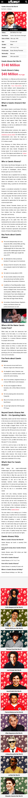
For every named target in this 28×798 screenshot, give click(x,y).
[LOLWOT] (14, 1)
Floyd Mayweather (16, 86)
